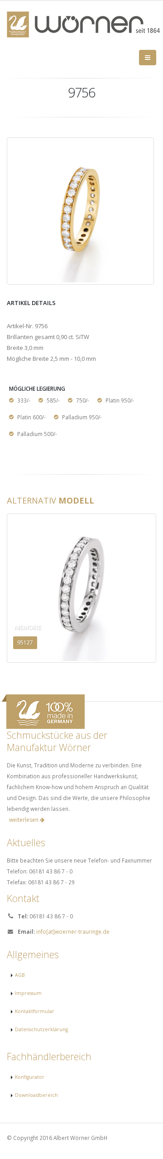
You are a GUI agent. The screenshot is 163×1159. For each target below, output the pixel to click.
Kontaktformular (34, 1011)
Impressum (28, 993)
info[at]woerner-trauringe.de (73, 931)
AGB (20, 975)
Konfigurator (29, 1077)
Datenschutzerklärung (41, 1029)
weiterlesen (24, 820)
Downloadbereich (36, 1095)
